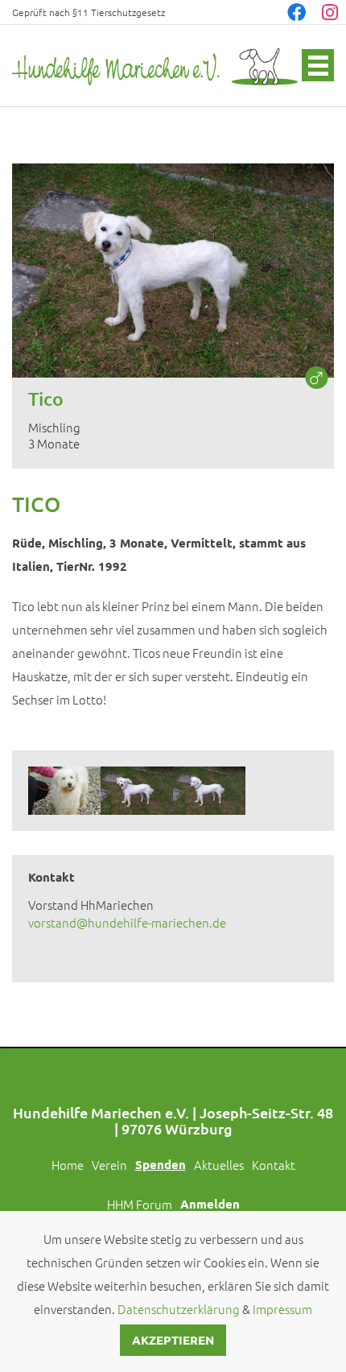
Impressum (282, 1308)
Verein (109, 1164)
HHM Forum (139, 1204)
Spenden (160, 1164)
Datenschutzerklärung (178, 1308)
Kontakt (273, 1164)
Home (67, 1164)
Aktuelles (219, 1164)
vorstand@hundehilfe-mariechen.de (127, 922)
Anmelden (210, 1204)
